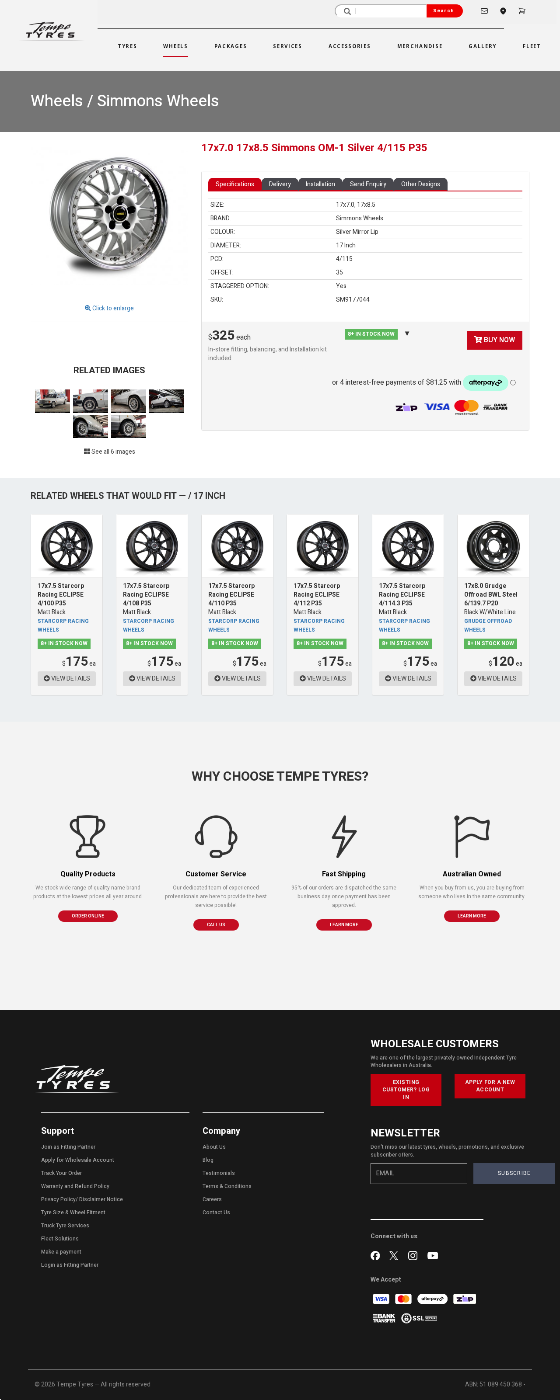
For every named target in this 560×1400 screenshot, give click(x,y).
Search (443, 10)
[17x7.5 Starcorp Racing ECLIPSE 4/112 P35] (322, 545)
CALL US (216, 925)
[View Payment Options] (468, 407)
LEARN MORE (344, 925)
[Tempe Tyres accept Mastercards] (404, 1299)
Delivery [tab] (280, 184)
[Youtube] (432, 1254)
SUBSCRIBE (514, 1173)
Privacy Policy (58, 1199)
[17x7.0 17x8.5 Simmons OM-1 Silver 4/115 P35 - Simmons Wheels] (109, 218)
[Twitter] (395, 1254)
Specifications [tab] (235, 184)
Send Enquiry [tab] (368, 184)
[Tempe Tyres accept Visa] (382, 1299)
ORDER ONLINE (88, 916)
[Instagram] (414, 1254)
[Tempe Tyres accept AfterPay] (433, 1299)
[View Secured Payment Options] (419, 1318)
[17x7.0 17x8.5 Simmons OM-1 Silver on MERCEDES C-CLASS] (53, 401)
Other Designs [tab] (420, 184)
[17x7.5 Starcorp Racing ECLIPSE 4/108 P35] (152, 545)
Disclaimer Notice (101, 1199)
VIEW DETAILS (70, 678)
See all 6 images (112, 451)
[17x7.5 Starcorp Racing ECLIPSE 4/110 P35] (237, 545)
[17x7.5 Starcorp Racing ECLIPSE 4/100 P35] (66, 545)
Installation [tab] (320, 184)
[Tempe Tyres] (51, 31)
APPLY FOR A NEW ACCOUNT (490, 1086)
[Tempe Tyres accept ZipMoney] (407, 407)
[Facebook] (377, 1254)
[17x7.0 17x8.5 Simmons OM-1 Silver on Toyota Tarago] (166, 401)
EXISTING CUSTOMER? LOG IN (406, 1089)
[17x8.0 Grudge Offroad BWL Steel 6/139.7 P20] (493, 545)
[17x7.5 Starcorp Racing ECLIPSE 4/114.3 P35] (408, 545)
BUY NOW (498, 340)
